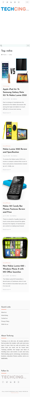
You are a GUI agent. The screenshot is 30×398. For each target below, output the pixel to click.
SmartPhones (6, 146)
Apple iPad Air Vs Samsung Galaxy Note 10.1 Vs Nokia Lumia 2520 (15, 92)
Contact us (4, 318)
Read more (6, 113)
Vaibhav (15, 99)
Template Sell (15, 392)
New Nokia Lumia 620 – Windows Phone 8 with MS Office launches (14, 269)
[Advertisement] (15, 28)
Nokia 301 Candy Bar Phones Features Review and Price (14, 209)
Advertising (4, 315)
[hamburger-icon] (27, 2)
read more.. (4, 358)
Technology (6, 86)
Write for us (4, 324)
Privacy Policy (5, 321)
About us (3, 312)
